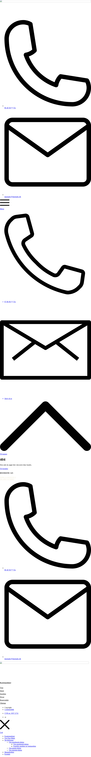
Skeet (2, 691)
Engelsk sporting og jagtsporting (24, 746)
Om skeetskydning (15, 750)
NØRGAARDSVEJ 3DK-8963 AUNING (8, 478)
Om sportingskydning (16, 742)
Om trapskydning (15, 748)
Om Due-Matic (9, 738)
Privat (2, 697)
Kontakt (7, 754)
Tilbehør (3, 703)
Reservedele (4, 700)
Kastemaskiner (9, 736)
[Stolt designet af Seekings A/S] (5, 717)
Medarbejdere (9, 752)
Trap (1, 688)
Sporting (3, 694)
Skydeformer (9, 740)
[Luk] (4, 724)
